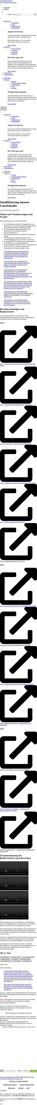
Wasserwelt (7, 21)
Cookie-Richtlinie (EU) (27, 1085)
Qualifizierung (15, 85)
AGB (27, 1088)
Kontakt (6, 9)
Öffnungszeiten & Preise (18, 83)
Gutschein (7, 7)
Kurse (13, 24)
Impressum (11, 1088)
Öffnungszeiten (4, 1056)
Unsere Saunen (15, 48)
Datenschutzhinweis (10, 1085)
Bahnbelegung (15, 26)
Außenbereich (15, 28)
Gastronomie (7, 73)
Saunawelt (7, 47)
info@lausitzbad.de (18, 1040)
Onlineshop (7, 78)
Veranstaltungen (8, 74)
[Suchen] (35, 14)
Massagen (14, 54)
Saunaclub (14, 52)
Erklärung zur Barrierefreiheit (18, 1081)
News (13, 86)
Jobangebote (3, 1066)
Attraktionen (15, 23)
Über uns (6, 80)
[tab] (5, 957)
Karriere (13, 88)
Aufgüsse (14, 50)
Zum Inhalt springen (6, 1)
